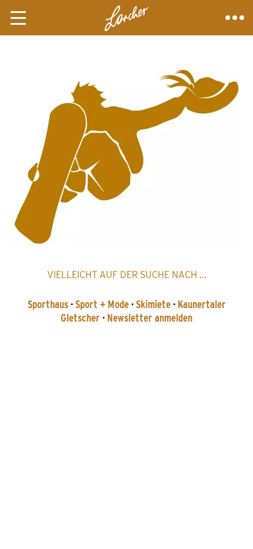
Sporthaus (48, 304)
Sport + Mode (102, 304)
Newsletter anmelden (149, 318)
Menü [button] (18, 17)
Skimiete (153, 304)
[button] (126, 154)
